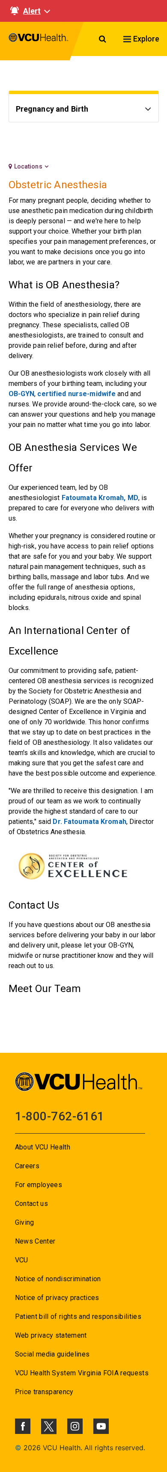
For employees (38, 1185)
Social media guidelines (52, 1354)
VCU (21, 1260)
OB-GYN (22, 394)
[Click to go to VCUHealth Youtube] (101, 1426)
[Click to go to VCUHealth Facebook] (22, 1426)
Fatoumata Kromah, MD (100, 498)
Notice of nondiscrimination (58, 1279)
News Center (35, 1241)
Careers (27, 1166)
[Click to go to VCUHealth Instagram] (75, 1426)
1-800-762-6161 (59, 1116)
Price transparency (44, 1392)
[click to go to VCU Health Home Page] (39, 41)
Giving (24, 1222)
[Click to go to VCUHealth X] (49, 1426)
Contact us (31, 1204)
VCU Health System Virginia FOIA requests (82, 1373)
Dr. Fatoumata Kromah (89, 821)
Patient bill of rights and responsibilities (78, 1316)
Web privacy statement (51, 1335)
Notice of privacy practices (57, 1298)
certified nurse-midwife (76, 394)
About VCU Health (42, 1147)
